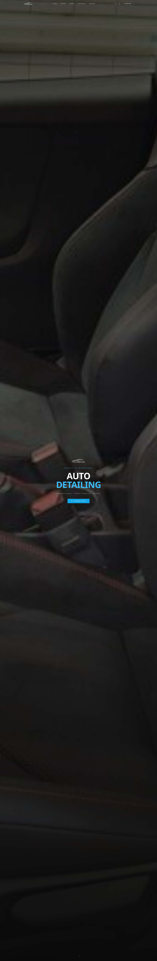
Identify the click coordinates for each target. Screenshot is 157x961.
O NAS (55, 3)
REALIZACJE (81, 3)
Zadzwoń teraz (80, 501)
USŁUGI (63, 3)
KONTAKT (92, 3)
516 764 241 (128, 3)
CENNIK (71, 3)
